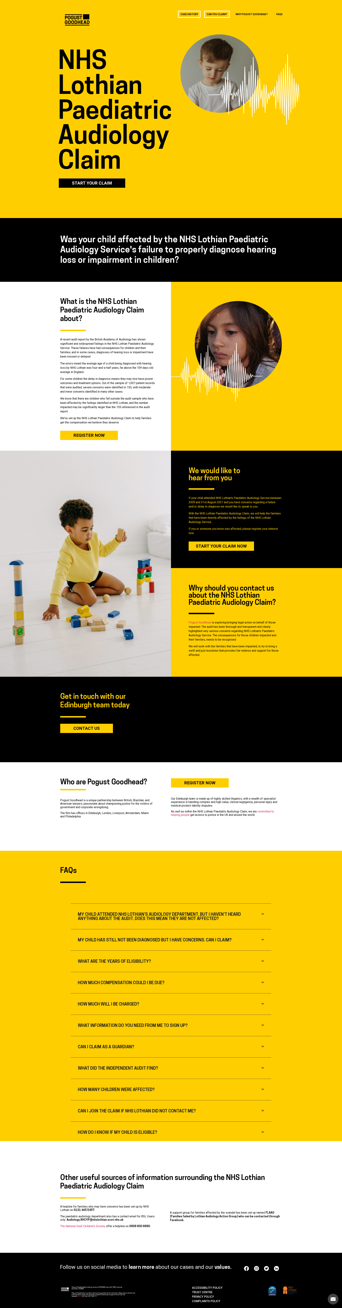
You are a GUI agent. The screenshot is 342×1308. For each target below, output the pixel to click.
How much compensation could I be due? (121, 983)
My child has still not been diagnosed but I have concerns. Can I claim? (155, 940)
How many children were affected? (116, 1090)
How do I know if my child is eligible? (117, 1133)
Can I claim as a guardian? (106, 1047)
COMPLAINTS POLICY (206, 1301)
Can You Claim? (217, 14)
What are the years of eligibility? (114, 962)
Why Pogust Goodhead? (252, 14)
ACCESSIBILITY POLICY (207, 1287)
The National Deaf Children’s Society (82, 1226)
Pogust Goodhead (200, 622)
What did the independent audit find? (118, 1068)
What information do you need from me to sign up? (133, 1026)
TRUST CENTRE (202, 1292)
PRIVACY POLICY (203, 1296)
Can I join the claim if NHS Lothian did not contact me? (137, 1111)
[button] (171, 917)
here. (79, 1296)
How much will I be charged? (108, 1004)
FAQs (279, 14)
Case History (189, 14)
